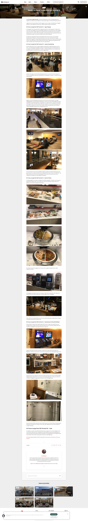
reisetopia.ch (6, 2)
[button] (3, 515)
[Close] (68, 514)
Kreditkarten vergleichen (58, 2)
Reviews (44, 7)
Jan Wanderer (43, 13)
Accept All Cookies (54, 514)
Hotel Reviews (52, 437)
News (25, 2)
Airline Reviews (47, 437)
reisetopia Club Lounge (39, 463)
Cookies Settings (53, 516)
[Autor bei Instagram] (44, 466)
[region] (37, 516)
